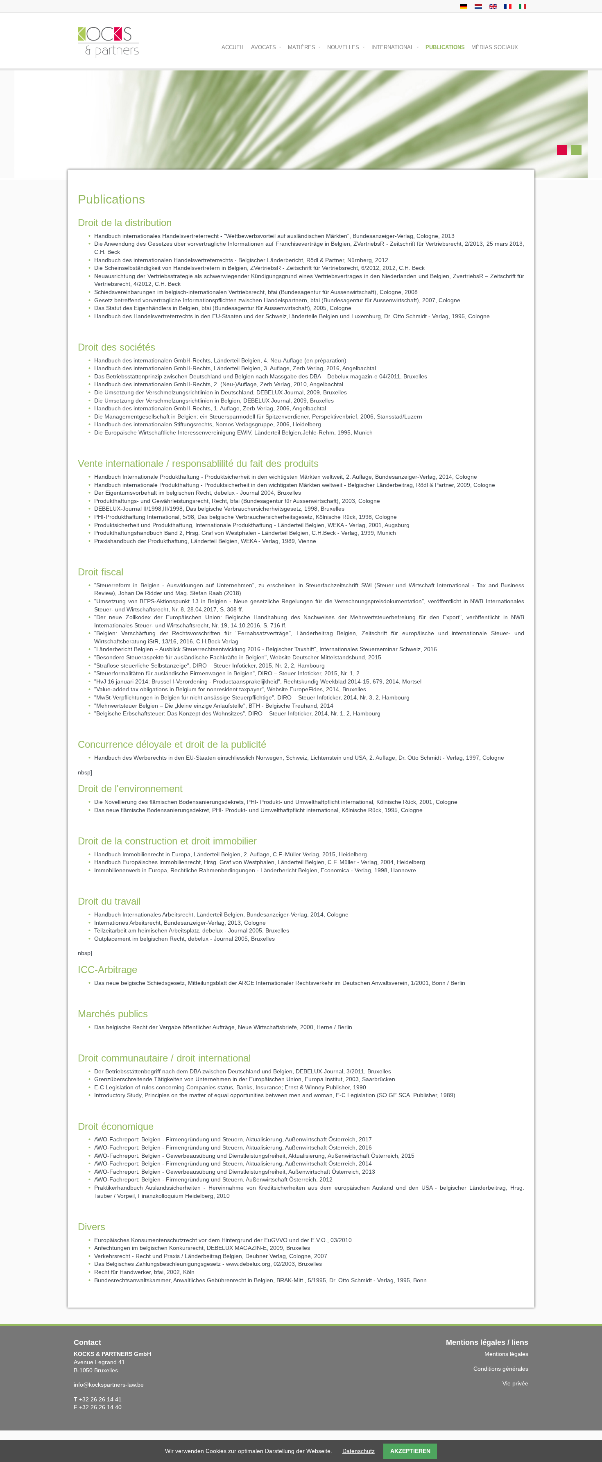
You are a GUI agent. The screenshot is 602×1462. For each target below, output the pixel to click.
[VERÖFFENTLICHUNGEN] (462, 6)
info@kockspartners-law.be (109, 1384)
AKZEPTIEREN (410, 1451)
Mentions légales (506, 1354)
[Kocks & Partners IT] (521, 6)
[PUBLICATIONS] (492, 6)
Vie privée (515, 1383)
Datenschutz (358, 1451)
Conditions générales (500, 1368)
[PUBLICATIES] (477, 6)
